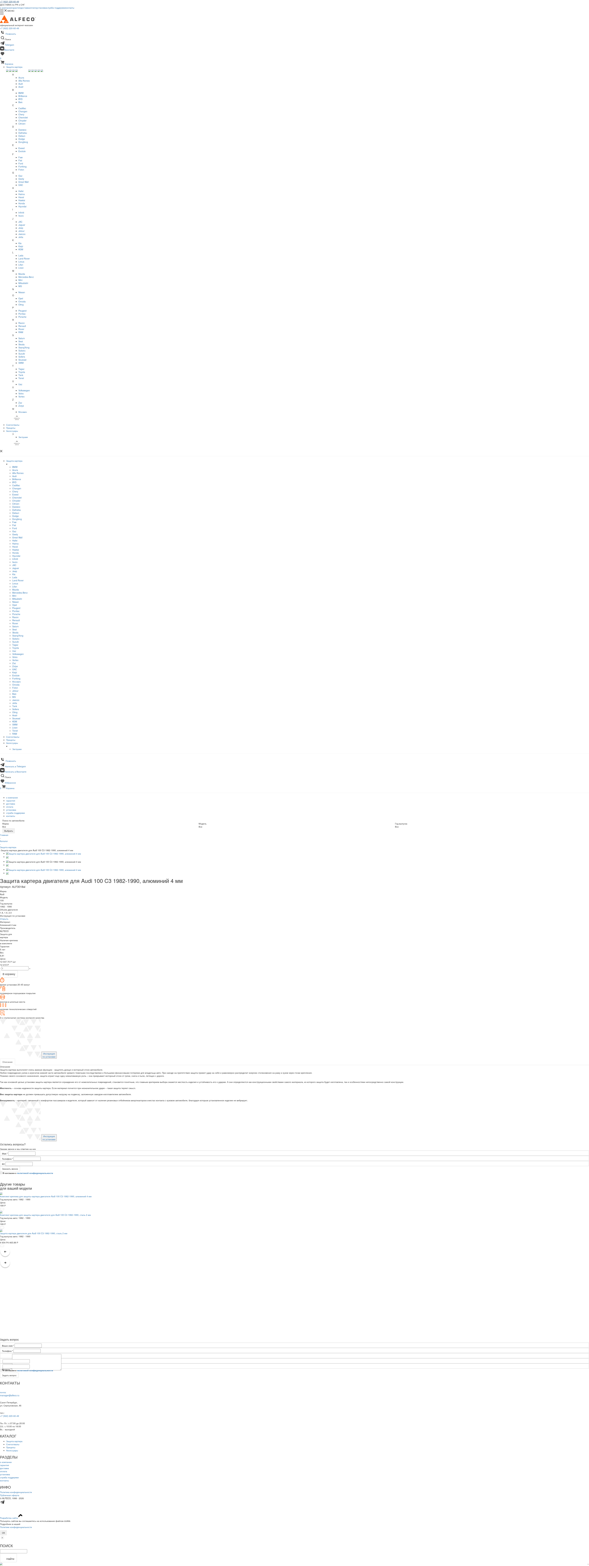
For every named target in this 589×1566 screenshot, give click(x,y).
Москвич (22, 411)
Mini (20, 280)
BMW (21, 92)
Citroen (21, 123)
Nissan (21, 292)
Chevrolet (23, 117)
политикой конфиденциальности (35, 1173)
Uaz (20, 384)
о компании (6, 1462)
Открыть (4, 918)
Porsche (22, 316)
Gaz (20, 175)
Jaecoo (21, 234)
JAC (20, 221)
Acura (21, 77)
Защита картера (14, 66)
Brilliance (22, 96)
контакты (4, 1480)
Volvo (21, 393)
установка (5, 1474)
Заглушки (23, 437)
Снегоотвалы (12, 424)
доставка (4, 1468)
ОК (3, 1532)
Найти (10, 1559)
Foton (21, 169)
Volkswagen (24, 390)
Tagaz (21, 368)
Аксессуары (12, 430)
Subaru (21, 350)
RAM (20, 332)
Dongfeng (23, 142)
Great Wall (23, 181)
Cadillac (22, 108)
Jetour (21, 230)
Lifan (20, 264)
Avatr (20, 86)
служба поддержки (9, 1477)
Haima (21, 194)
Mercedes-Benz (26, 276)
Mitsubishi (23, 283)
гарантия (4, 1465)
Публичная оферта (9, 1495)
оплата (3, 1471)
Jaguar (21, 224)
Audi (20, 83)
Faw (20, 157)
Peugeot (22, 310)
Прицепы (10, 427)
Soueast (22, 359)
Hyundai (22, 206)
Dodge (21, 138)
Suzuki (21, 353)
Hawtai (21, 200)
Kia (19, 243)
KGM (20, 249)
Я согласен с (28, 1173)
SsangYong (23, 347)
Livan (21, 267)
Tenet (21, 378)
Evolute (22, 151)
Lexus (21, 261)
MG (20, 286)
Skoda (21, 344)
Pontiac (22, 313)
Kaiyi (20, 246)
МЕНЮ (10, 10)
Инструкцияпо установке (49, 1055)
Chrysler (22, 120)
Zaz (20, 402)
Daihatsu (22, 132)
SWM (21, 362)
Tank (20, 375)
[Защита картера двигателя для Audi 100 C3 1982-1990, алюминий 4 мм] (43, 853)
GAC (20, 184)
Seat (20, 341)
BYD (20, 99)
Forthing (22, 166)
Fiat (20, 160)
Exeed (21, 148)
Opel (20, 298)
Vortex (21, 396)
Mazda (21, 273)
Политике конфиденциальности (16, 1527)
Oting (21, 304)
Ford (20, 163)
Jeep (20, 227)
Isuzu (21, 215)
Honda (21, 203)
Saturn (21, 338)
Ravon (21, 322)
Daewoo (22, 129)
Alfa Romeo (24, 80)
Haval (21, 197)
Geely (21, 178)
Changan (22, 111)
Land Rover (24, 258)
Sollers (21, 356)
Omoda (22, 301)
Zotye (21, 405)
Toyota (21, 372)
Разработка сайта (9, 1517)
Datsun (21, 135)
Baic (20, 102)
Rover (21, 329)
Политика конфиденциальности (16, 1492)
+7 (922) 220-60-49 (9, 1)
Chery (21, 114)
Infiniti (21, 212)
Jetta (20, 237)
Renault (22, 326)
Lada (20, 255)
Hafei (20, 191)
